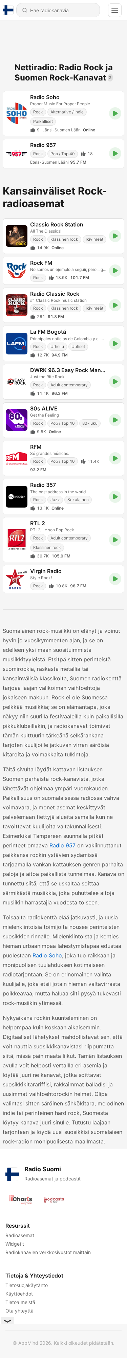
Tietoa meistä (20, 1302)
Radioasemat (19, 1235)
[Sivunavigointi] (115, 10)
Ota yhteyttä (19, 1311)
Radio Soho (47, 955)
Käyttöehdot (19, 1294)
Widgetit (14, 1244)
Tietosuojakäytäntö (26, 1285)
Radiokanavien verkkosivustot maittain (48, 1252)
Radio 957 (62, 845)
